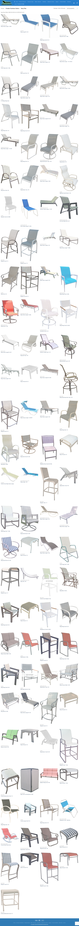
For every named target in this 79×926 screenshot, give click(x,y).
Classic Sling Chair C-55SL (64, 564)
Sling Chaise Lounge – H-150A (6, 148)
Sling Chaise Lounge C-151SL (65, 88)
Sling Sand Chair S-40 (44, 848)
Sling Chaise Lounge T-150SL (65, 247)
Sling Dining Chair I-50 (5, 130)
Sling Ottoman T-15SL (64, 783)
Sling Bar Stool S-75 (43, 725)
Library (64, 922)
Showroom (69, 1)
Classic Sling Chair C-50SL (5, 68)
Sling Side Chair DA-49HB (5, 216)
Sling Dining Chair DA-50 (25, 130)
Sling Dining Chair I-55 (24, 161)
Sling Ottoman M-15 (24, 867)
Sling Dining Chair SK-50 (64, 626)
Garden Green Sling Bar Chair (45, 598)
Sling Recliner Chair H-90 (64, 485)
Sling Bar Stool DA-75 (24, 296)
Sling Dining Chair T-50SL (5, 531)
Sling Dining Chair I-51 (64, 429)
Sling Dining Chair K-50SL (64, 658)
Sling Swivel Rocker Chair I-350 (45, 161)
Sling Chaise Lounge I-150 (45, 96)
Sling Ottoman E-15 (63, 454)
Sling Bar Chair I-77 (43, 502)
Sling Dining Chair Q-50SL (64, 294)
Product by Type (30, 1)
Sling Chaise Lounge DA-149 (6, 352)
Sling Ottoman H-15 (24, 744)
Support (57, 1)
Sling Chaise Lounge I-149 (25, 97)
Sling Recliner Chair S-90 (44, 687)
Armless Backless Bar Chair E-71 (7, 796)
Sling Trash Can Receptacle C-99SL (26, 794)
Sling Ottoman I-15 (24, 620)
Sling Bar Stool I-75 (24, 263)
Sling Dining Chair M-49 (5, 687)
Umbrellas (44, 1)
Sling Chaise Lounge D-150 (45, 416)
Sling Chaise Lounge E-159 (45, 62)
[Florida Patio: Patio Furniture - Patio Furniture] (6, 2)
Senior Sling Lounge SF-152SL (25, 226)
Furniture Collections (22, 1)
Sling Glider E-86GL (4, 464)
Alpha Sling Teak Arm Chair (25, 689)
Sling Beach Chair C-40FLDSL (65, 820)
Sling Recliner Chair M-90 (25, 849)
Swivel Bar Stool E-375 (44, 331)
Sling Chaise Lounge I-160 (64, 526)
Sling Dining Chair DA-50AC (65, 325)
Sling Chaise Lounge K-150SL (25, 314)
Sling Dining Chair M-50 (5, 624)
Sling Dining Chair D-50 (44, 822)
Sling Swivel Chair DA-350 (25, 456)
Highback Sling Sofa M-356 (45, 782)
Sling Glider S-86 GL (63, 590)
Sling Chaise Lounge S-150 (6, 378)
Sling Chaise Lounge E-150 (45, 245)
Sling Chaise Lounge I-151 (64, 126)
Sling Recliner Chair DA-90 (45, 751)
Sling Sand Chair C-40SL (64, 36)
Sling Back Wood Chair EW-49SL (46, 463)
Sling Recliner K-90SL (24, 657)
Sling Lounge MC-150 (24, 31)
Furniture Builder (63, 1)
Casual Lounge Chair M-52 (25, 820)
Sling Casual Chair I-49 (24, 73)
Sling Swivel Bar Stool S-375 (65, 361)
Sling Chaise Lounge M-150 (45, 280)
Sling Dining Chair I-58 (5, 824)
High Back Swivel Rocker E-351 (65, 193)
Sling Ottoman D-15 (63, 709)
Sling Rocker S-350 (4, 326)
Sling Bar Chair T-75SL (64, 765)
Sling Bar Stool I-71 (4, 592)
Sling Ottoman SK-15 (63, 847)
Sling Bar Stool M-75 (44, 660)
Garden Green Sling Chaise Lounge (7, 483)
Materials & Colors (51, 1)
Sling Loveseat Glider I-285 (6, 653)
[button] (14, 2)
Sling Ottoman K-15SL (64, 867)
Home (17, 1)
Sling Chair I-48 (23, 581)
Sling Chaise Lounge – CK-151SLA (66, 61)
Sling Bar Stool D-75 (4, 431)
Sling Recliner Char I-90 (24, 189)
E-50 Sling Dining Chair (5, 100)
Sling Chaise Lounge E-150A (45, 181)
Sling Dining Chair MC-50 (44, 40)
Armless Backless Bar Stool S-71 (7, 913)
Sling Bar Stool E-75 (4, 261)
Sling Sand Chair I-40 (24, 355)
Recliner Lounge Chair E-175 (45, 352)
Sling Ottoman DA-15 (24, 381)
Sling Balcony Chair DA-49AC (45, 629)
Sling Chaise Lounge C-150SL (6, 26)
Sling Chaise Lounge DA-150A (45, 377)
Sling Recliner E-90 (63, 161)
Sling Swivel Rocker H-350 (25, 533)
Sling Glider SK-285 (4, 711)
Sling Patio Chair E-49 (5, 190)
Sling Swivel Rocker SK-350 (6, 560)
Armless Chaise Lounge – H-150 (46, 209)
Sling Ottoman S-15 (24, 555)
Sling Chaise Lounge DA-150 (45, 118)
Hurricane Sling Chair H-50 (64, 221)
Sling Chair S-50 (4, 294)
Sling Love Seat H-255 (5, 747)
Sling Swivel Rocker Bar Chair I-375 (66, 397)
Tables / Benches (38, 1)
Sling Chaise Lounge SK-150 (25, 712)
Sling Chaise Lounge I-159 (45, 519)
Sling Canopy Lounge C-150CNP (26, 417)
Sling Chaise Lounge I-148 (45, 552)
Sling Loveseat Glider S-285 (65, 685)
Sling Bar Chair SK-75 (5, 884)
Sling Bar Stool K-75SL (44, 885)
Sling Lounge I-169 (23, 481)
